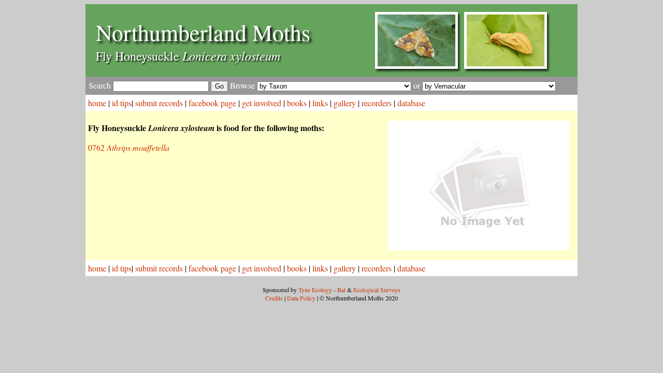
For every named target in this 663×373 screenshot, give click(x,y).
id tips (122, 102)
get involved (261, 102)
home (97, 102)
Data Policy (301, 298)
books (297, 102)
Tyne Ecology (315, 289)
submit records (159, 102)
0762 (128, 147)
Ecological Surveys (376, 289)
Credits (274, 298)
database (411, 102)
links (320, 102)
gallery (345, 102)
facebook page (212, 102)
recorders (377, 102)
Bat (341, 289)
